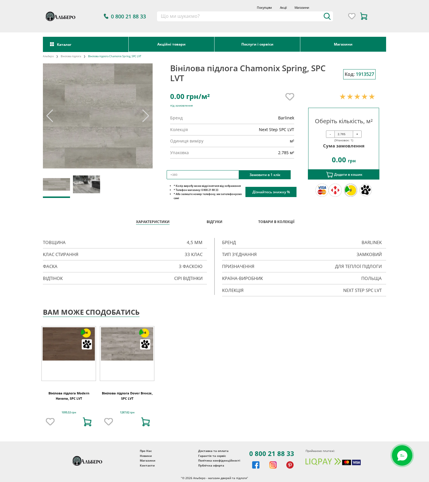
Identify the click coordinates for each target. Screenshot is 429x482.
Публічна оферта (211, 465)
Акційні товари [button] (171, 44)
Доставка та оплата (213, 451)
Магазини (301, 7)
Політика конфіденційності (219, 460)
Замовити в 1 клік (265, 174)
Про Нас (146, 451)
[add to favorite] (50, 422)
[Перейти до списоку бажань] (351, 16)
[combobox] (245, 16)
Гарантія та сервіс (212, 456)
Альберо (48, 56)
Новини (146, 456)
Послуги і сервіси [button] (257, 44)
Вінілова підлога (71, 56)
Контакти (147, 465)
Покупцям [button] (264, 7)
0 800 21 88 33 (271, 453)
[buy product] (87, 422)
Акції (283, 7)
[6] (69, 344)
